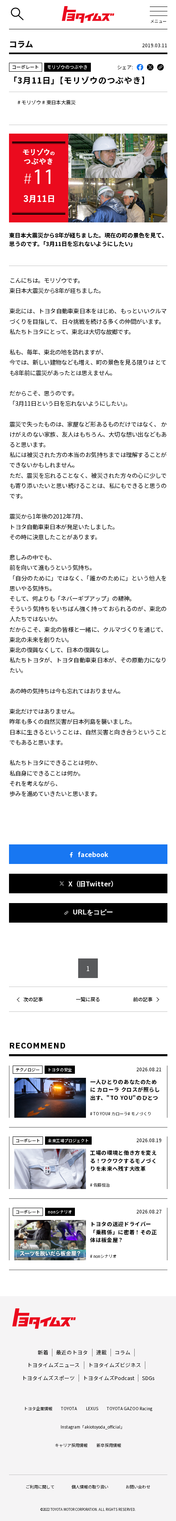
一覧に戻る (88, 999)
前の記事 (143, 999)
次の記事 (33, 999)
